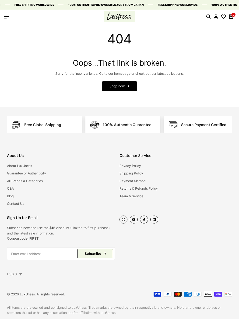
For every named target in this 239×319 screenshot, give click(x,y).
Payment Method (133, 181)
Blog (10, 196)
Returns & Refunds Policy (139, 188)
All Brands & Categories (25, 181)
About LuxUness (19, 166)
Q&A (10, 188)
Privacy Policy (130, 166)
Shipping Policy (131, 173)
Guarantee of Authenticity (26, 173)
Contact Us (15, 204)
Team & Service (131, 196)
